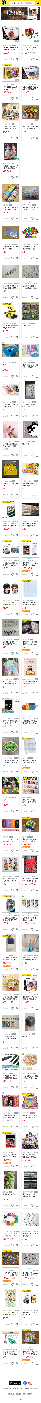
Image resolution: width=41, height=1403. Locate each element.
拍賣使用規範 (27, 1394)
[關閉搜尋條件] (22, 3)
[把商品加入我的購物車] (17, 59)
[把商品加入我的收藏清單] (12, 59)
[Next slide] (37, 33)
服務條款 (11, 1394)
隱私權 (18, 1394)
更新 (36, 1388)
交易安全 (21, 1399)
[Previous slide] (23, 33)
